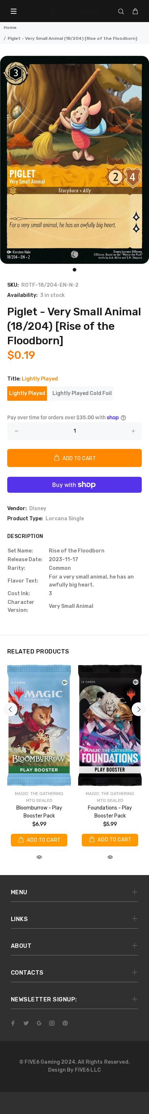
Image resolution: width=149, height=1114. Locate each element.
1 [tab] (74, 270)
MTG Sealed (39, 800)
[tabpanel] (74, 160)
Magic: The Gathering (39, 793)
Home (10, 27)
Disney (37, 508)
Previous (10, 709)
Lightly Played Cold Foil (82, 393)
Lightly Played (27, 393)
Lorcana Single (65, 519)
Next (138, 709)
